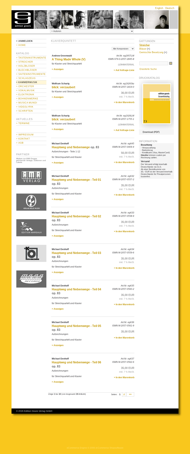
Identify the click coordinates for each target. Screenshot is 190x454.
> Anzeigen (57, 69)
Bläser (142, 48)
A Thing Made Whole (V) (68, 59)
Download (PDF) (151, 132)
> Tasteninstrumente (31, 57)
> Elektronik (25, 94)
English (159, 8)
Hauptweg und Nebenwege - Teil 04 (76, 289)
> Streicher (24, 62)
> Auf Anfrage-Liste (124, 70)
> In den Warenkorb (124, 102)
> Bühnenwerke (27, 98)
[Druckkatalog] (156, 128)
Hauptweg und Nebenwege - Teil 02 (76, 216)
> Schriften (24, 111)
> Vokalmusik (25, 90)
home (23, 19)
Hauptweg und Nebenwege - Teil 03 (76, 252)
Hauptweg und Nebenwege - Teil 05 (76, 325)
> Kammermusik (26, 82)
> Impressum (25, 134)
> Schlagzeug (26, 78)
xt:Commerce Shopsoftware (109, 448)
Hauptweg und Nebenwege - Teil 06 (76, 362)
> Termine (23, 123)
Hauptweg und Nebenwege (71, 147)
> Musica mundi (26, 102)
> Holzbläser (25, 66)
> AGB (20, 143)
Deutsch (169, 8)
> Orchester (25, 86)
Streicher (144, 45)
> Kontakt (23, 138)
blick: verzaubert (63, 87)
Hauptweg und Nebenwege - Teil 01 (76, 179)
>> (130, 394)
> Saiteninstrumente (31, 74)
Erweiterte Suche (148, 69)
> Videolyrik (24, 107)
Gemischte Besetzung (151, 52)
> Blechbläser (26, 70)
